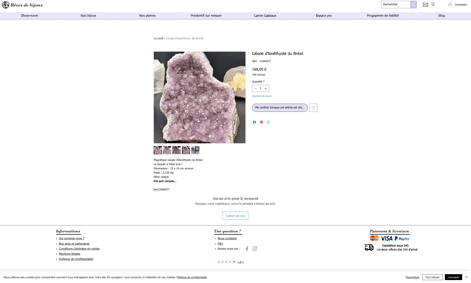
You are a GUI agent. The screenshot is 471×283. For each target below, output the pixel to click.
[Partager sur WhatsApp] (268, 122)
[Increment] (266, 88)
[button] (433, 4)
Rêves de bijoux (26, 5)
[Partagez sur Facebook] (254, 122)
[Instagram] (255, 248)
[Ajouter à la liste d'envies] (313, 108)
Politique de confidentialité (192, 277)
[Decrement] (255, 88)
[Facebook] (247, 248)
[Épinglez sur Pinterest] (261, 122)
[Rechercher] (413, 4)
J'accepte (453, 277)
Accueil (158, 38)
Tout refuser (432, 277)
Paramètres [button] (412, 277)
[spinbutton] (261, 88)
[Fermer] (466, 277)
